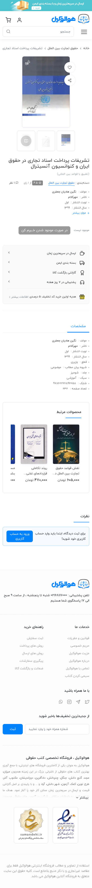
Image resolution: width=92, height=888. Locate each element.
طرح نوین (83, 784)
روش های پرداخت (31, 646)
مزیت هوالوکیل (79, 653)
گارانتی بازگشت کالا (64, 273)
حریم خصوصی (79, 646)
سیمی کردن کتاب (77, 676)
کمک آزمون (68, 784)
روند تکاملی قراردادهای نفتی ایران (36, 471)
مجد (86, 778)
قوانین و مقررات (78, 638)
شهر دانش (53, 784)
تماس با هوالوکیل (77, 668)
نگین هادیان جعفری (64, 192)
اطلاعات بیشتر (19, 297)
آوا (43, 784)
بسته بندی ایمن (66, 263)
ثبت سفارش (35, 638)
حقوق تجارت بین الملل (63, 48)
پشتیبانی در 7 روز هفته (61, 282)
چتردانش (53, 778)
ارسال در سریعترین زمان (61, 253)
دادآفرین (40, 778)
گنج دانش (75, 778)
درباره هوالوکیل (79, 661)
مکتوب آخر (10, 778)
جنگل (64, 778)
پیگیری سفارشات (31, 661)
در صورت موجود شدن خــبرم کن (44, 230)
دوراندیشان (26, 778)
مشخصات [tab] (78, 326)
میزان (6, 772)
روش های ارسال (32, 653)
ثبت (13, 729)
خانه (86, 48)
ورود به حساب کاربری (19, 536)
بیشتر (83, 797)
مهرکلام (73, 197)
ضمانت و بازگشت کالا (29, 668)
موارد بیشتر (79, 213)
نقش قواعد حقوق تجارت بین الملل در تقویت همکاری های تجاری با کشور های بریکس (66, 471)
